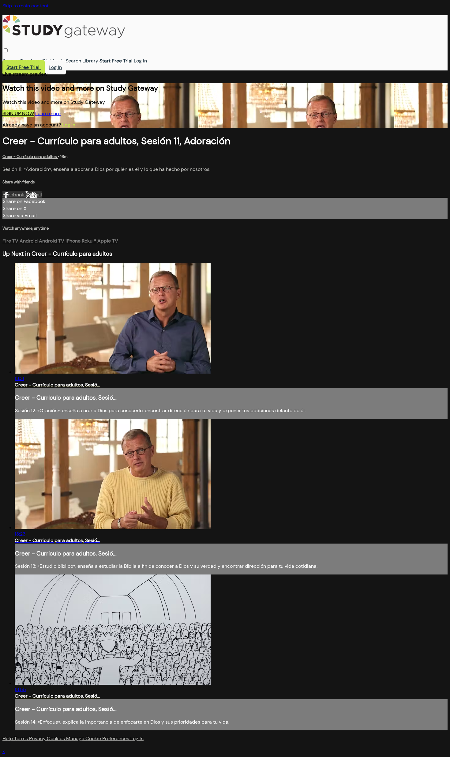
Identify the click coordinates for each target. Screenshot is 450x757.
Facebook (13, 194)
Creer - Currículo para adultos (30, 156)
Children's (53, 61)
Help (8, 738)
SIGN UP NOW (18, 113)
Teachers (30, 61)
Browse (10, 61)
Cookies (56, 738)
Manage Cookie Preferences (98, 738)
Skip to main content (25, 5)
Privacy (38, 738)
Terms (21, 738)
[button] (6, 50)
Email (36, 194)
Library (90, 61)
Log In (140, 61)
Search (73, 61)
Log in (68, 125)
